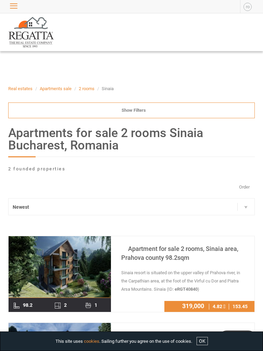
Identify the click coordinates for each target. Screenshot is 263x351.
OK (202, 341)
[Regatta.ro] (24, 32)
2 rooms (87, 88)
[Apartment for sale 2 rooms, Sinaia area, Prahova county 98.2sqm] (60, 267)
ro (248, 6)
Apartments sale (56, 88)
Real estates (20, 88)
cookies (91, 341)
